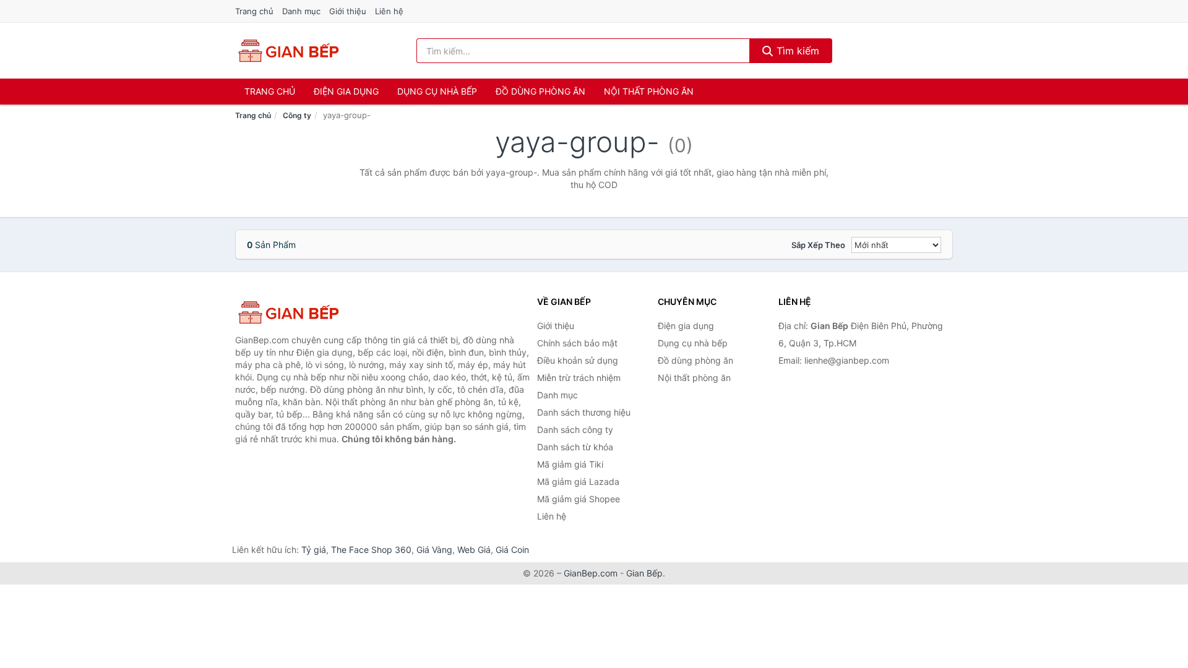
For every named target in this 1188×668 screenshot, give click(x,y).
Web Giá (474, 549)
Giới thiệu (347, 11)
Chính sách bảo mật (577, 343)
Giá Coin (512, 549)
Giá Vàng (434, 549)
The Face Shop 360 (371, 549)
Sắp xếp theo (818, 245)
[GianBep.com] (287, 50)
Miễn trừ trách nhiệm (579, 377)
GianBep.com (591, 573)
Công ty (297, 115)
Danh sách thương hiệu (584, 412)
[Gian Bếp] (297, 312)
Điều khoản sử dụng (577, 360)
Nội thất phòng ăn (649, 91)
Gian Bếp (644, 573)
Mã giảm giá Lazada (578, 481)
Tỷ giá (313, 549)
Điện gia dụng (346, 91)
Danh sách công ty (575, 429)
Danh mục (301, 11)
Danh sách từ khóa (575, 447)
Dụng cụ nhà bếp (437, 91)
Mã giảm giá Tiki (570, 464)
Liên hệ (389, 11)
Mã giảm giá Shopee (578, 499)
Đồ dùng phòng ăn (540, 91)
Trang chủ (254, 11)
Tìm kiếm (796, 51)
